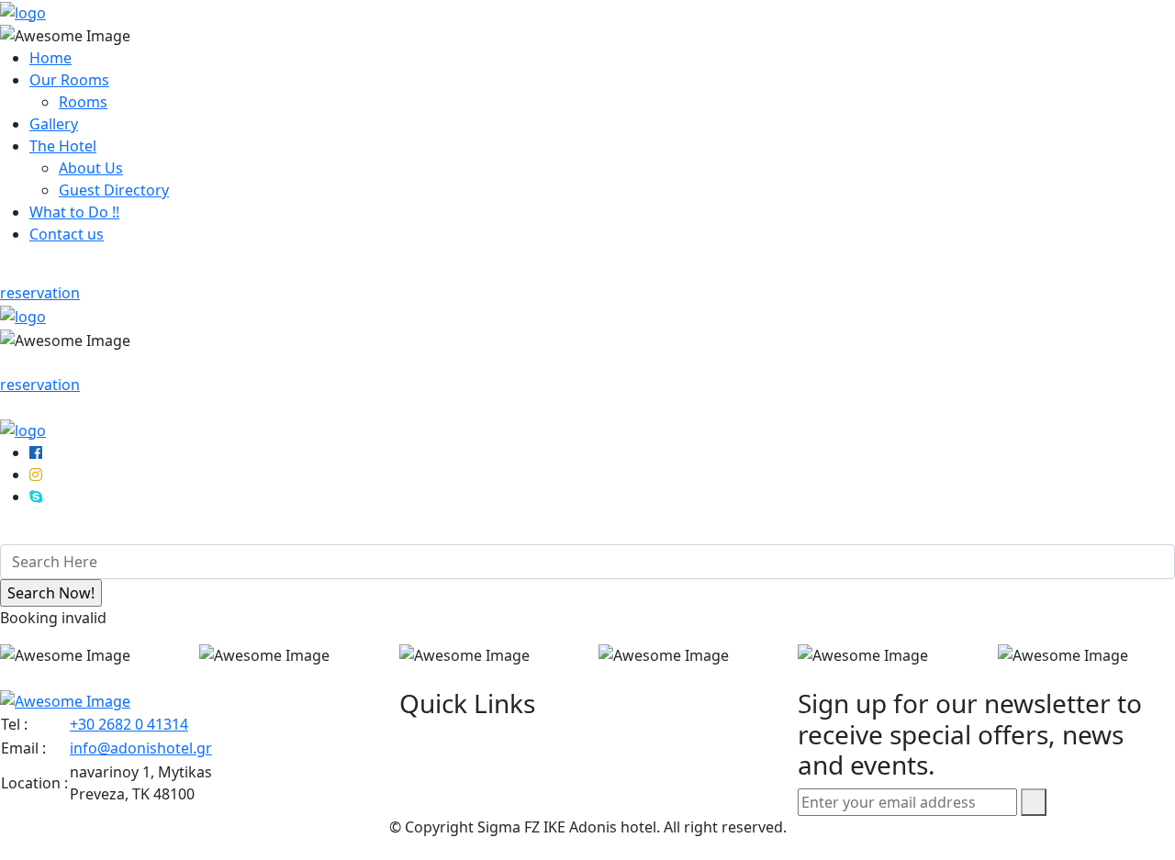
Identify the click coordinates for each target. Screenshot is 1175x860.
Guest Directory (114, 190)
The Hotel (62, 146)
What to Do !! (74, 212)
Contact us (66, 234)
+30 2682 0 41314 (129, 724)
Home (50, 58)
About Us (91, 168)
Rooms (83, 102)
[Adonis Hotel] (23, 11)
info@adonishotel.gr (141, 748)
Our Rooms (69, 80)
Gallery (53, 124)
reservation (40, 293)
